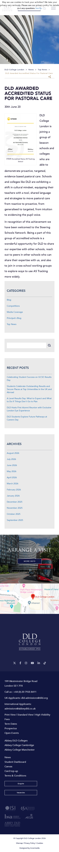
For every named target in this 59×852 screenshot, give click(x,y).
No (40, 8)
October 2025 (13, 514)
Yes (36, 8)
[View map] (29, 598)
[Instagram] (26, 663)
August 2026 (13, 453)
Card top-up (11, 771)
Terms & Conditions (15, 775)
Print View (10, 714)
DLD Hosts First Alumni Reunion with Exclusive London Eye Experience (29, 409)
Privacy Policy (29, 843)
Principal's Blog (14, 318)
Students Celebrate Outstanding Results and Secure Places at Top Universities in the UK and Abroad (29, 389)
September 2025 (15, 520)
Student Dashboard (15, 762)
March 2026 (12, 483)
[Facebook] (20, 663)
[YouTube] (32, 663)
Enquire (21, 783)
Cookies (39, 843)
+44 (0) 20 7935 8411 (24, 692)
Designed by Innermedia (29, 848)
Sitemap (19, 843)
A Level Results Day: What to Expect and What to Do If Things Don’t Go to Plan (29, 400)
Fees (7, 719)
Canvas (8, 766)
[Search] (49, 345)
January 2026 (13, 495)
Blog (9, 299)
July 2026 (11, 459)
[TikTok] (45, 663)
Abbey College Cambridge (19, 745)
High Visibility (42, 714)
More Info (29, 561)
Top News (11, 324)
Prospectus (11, 728)
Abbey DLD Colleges (16, 740)
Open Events (12, 733)
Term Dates (11, 724)
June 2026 (12, 465)
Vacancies (21, 792)
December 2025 (14, 501)
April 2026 (12, 477)
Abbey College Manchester (20, 749)
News (8, 757)
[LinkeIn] (38, 663)
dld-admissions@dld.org (34, 698)
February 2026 (14, 489)
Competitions (13, 306)
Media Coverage (15, 312)
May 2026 (11, 471)
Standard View (25, 714)
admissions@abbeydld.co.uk (20, 708)
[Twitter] (14, 663)
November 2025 (15, 508)
